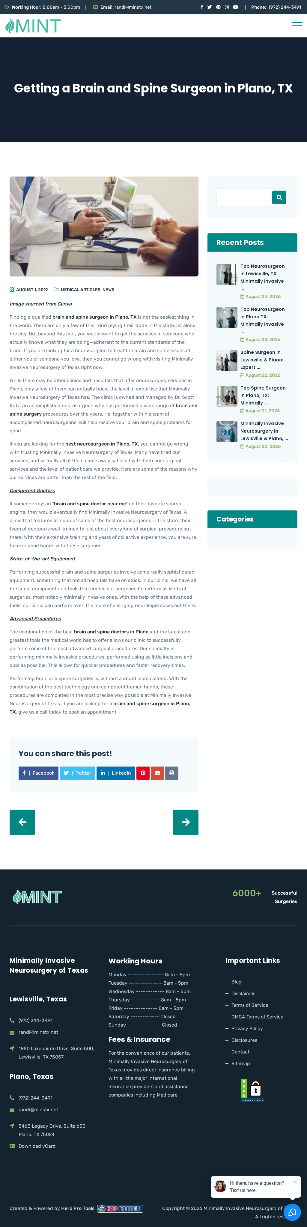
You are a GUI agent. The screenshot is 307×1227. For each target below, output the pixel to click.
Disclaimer (243, 993)
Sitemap (240, 1063)
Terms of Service (249, 1005)
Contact (240, 1052)
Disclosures (244, 1040)
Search (279, 197)
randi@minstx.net (133, 7)
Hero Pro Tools (78, 1208)
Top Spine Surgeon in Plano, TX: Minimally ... (263, 395)
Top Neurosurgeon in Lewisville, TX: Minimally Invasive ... (262, 277)
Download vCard (37, 1146)
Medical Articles (80, 289)
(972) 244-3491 (285, 7)
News (108, 289)
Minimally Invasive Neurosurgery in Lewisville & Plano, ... (264, 431)
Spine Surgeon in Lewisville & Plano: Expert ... (261, 359)
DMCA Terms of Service (257, 1017)
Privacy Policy (247, 1028)
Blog (236, 982)
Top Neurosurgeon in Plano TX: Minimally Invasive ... (262, 320)
